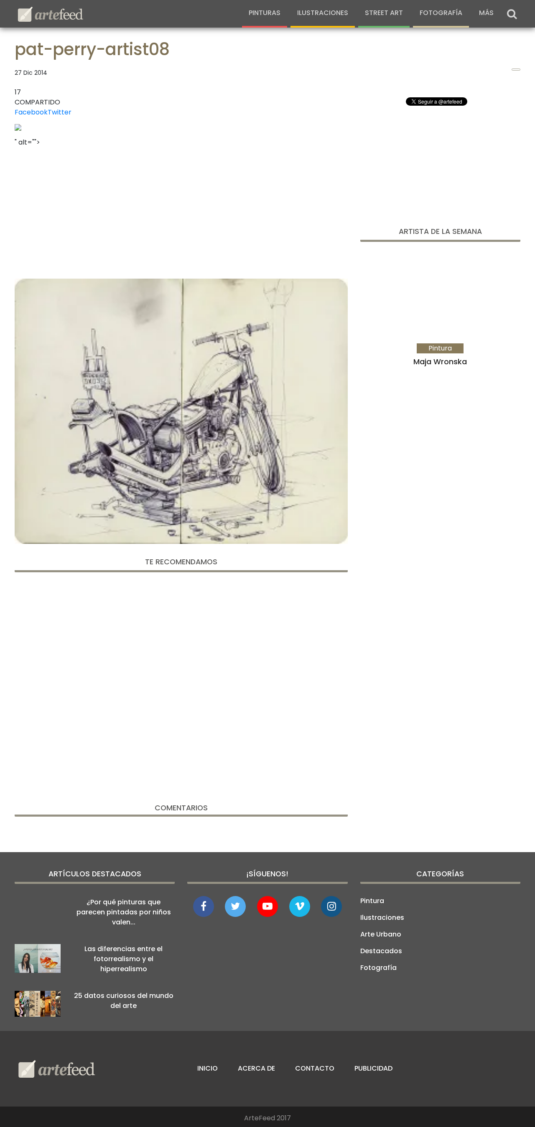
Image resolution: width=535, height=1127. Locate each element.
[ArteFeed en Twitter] (235, 906)
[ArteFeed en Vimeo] (299, 906)
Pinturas (264, 13)
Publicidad (373, 1068)
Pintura (372, 901)
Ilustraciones (322, 13)
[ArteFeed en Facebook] (203, 906)
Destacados (381, 951)
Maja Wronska (440, 361)
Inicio (207, 1068)
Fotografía (441, 13)
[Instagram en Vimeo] (331, 906)
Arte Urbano (380, 934)
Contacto (314, 1068)
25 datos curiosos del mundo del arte (123, 1000)
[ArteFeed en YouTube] (267, 906)
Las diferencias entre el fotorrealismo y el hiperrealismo (123, 959)
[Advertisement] (181, 210)
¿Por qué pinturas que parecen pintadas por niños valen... (123, 912)
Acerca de (256, 1068)
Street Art (384, 13)
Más (486, 13)
